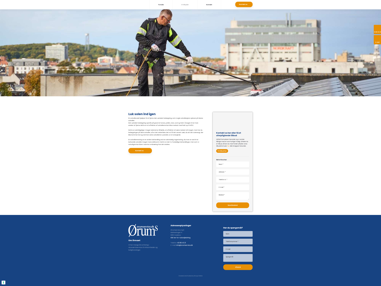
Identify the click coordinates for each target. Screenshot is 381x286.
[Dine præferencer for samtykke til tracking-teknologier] (3, 282)
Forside (161, 5)
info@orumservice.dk (184, 245)
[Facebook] (131, 257)
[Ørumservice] (136, 4)
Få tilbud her (222, 151)
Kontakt (209, 5)
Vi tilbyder (185, 5)
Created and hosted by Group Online (191, 276)
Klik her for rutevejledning (180, 238)
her (228, 146)
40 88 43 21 (181, 243)
